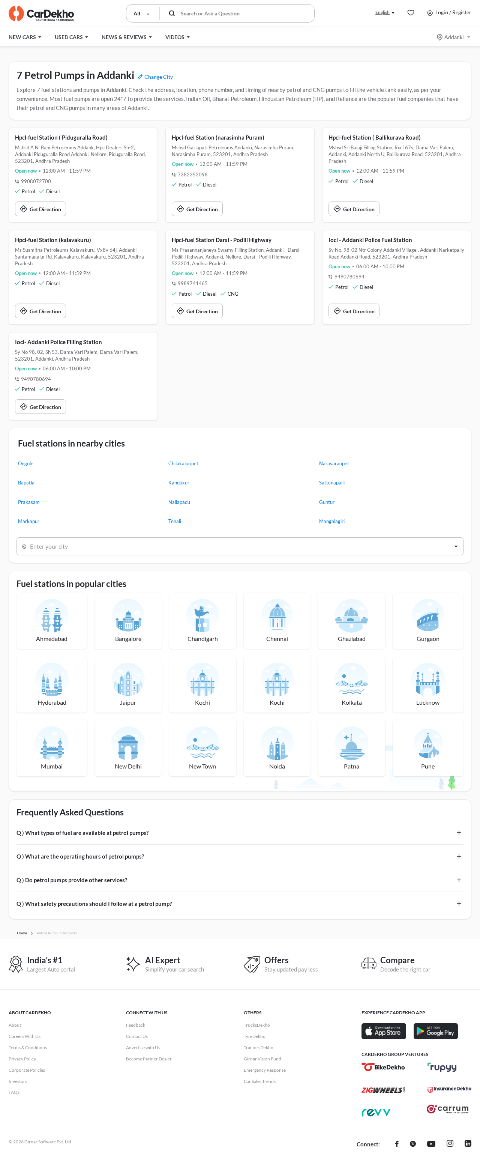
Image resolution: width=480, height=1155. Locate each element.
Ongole (25, 463)
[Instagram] (450, 1144)
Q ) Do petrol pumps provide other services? (71, 880)
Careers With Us (24, 1036)
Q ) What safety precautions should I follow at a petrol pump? (94, 903)
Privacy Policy (22, 1059)
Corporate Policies (27, 1070)
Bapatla (26, 483)
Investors (18, 1081)
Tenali (174, 521)
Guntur (326, 502)
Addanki (454, 37)
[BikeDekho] (383, 1067)
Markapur (28, 521)
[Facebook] (397, 1144)
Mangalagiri (332, 521)
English (382, 12)
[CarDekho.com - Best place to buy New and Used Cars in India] (41, 13)
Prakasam (29, 502)
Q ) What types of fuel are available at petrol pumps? (82, 832)
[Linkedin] (468, 1144)
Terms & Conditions (28, 1047)
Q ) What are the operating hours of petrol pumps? (80, 856)
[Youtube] (431, 1144)
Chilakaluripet (183, 463)
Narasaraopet (334, 463)
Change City (158, 77)
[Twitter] (413, 1144)
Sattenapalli (332, 483)
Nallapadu (179, 502)
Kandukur (178, 483)
